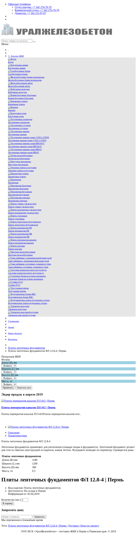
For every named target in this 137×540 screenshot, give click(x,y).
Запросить (39, 517)
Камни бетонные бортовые (21, 98)
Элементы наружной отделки (22, 315)
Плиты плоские (15, 249)
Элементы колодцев (17, 309)
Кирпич (11, 110)
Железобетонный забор (19, 86)
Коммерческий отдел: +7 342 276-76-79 (37, 10)
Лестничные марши (17, 134)
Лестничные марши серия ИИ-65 (23, 152)
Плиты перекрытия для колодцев (23, 212)
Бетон (11, 62)
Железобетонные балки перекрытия (25, 80)
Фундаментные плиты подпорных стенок (27, 303)
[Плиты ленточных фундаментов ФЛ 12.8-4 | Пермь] (38, 426)
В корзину (8, 503)
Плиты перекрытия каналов (21, 243)
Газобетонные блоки (18, 74)
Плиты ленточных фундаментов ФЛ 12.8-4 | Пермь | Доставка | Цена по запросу (53, 525)
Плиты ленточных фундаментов (23, 225)
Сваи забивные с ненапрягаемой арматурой (28, 261)
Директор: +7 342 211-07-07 (30, 13)
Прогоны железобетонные (20, 255)
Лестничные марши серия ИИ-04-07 (25, 146)
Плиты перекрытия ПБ (18, 231)
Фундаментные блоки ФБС (20, 297)
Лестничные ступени (18, 128)
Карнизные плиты (16, 104)
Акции (11, 327)
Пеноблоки (13, 182)
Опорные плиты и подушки (21, 170)
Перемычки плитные (17, 200)
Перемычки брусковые (18, 194)
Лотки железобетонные (19, 158)
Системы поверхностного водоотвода (26, 273)
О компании (13, 321)
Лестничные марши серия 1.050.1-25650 (27, 140)
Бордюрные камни (16, 68)
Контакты (12, 339)
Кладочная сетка (16, 116)
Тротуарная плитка (17, 291)
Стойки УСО (14, 285)
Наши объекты (15, 333)
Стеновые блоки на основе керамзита (25, 279)
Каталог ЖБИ (17, 56)
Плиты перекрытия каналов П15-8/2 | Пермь (28, 407)
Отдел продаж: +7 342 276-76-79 (33, 7)
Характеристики (17, 435)
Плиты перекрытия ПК (18, 237)
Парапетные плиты (17, 176)
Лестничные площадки (19, 122)
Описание (14, 432)
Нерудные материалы (18, 164)
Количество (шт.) (11, 499)
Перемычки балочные (18, 188)
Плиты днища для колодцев (21, 206)
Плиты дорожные (16, 219)
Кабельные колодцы (17, 92)
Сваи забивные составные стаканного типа (28, 267)
